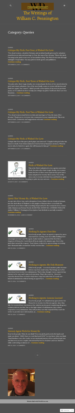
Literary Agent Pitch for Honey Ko (24, 331)
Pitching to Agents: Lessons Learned (46, 298)
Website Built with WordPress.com (37, 401)
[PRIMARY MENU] (64, 5)
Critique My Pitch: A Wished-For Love (25, 138)
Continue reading (14, 62)
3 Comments (25, 64)
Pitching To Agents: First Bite (42, 231)
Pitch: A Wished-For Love (40, 165)
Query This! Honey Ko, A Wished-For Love (27, 198)
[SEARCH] (10, 5)
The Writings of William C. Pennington (38, 15)
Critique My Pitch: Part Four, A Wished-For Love (31, 50)
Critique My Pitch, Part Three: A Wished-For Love (31, 81)
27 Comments (25, 148)
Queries (10, 47)
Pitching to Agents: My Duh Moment (46, 264)
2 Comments (21, 314)
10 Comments (25, 95)
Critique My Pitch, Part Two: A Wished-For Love (30, 112)
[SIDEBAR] (37, 355)
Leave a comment (26, 215)
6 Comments (21, 345)
